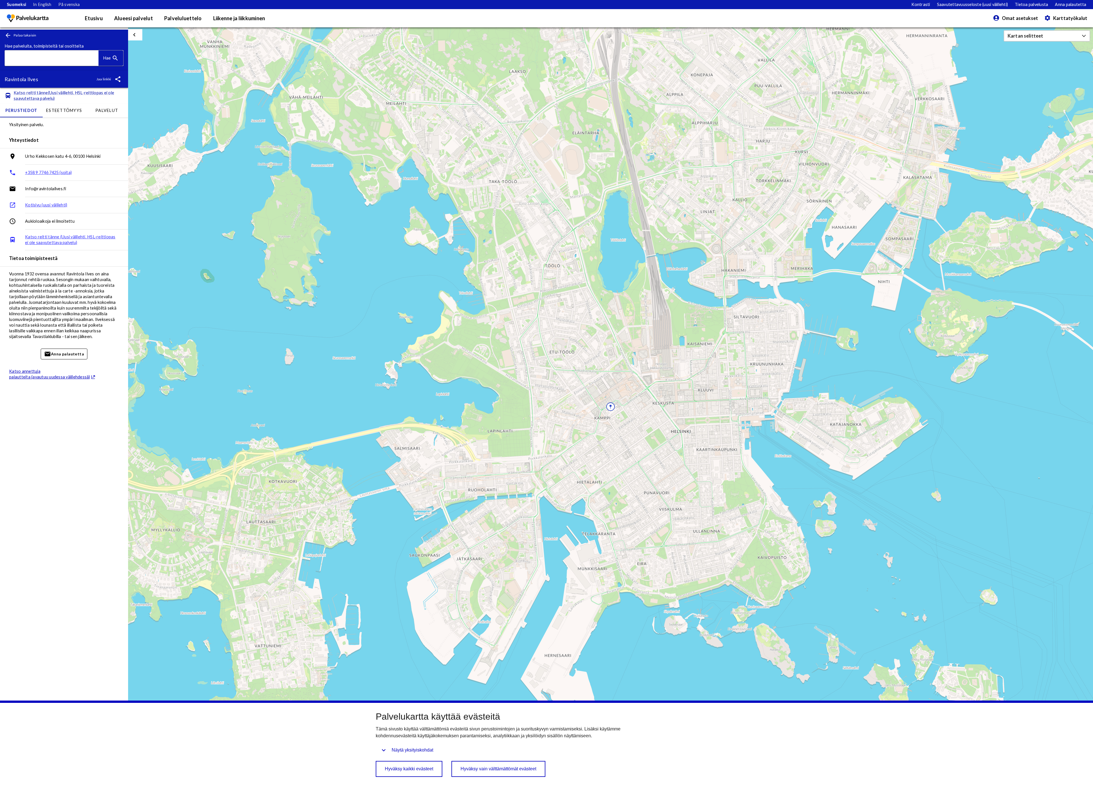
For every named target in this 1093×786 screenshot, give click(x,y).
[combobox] (51, 58)
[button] (1047, 36)
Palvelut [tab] (106, 110)
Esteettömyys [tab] (64, 110)
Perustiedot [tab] (21, 110)
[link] (16, 4)
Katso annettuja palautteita (49, 374)
